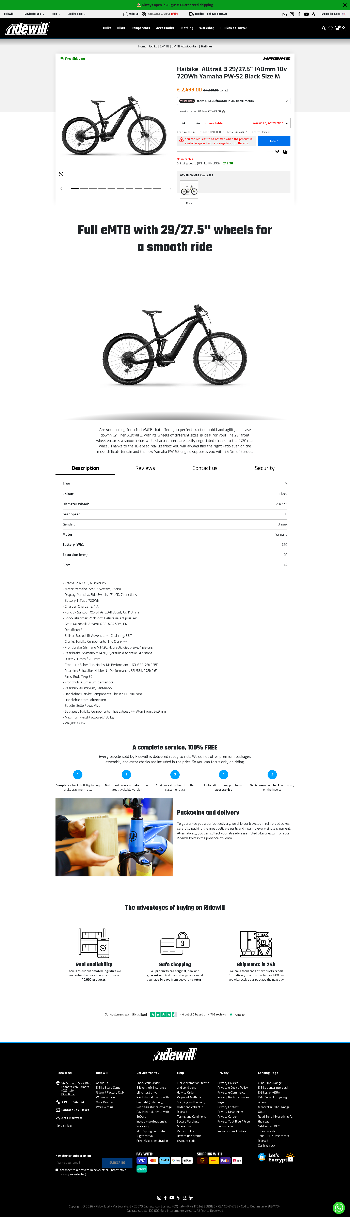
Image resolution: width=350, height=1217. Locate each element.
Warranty (143, 1126)
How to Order (186, 1093)
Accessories (165, 28)
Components (141, 28)
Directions (68, 1094)
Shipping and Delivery (191, 1102)
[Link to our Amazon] (184, 1197)
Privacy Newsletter (230, 1112)
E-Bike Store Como (108, 1088)
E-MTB (164, 46)
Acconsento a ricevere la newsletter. (93, 1172)
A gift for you (145, 1136)
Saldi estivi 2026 (269, 1126)
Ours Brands (104, 1102)
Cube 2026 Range (270, 1083)
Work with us (104, 1107)
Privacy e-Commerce (231, 1093)
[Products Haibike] (276, 58)
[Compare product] (286, 151)
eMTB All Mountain (185, 46)
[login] (343, 28)
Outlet (262, 1112)
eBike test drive (147, 1093)
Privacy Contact (228, 1107)
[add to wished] (277, 151)
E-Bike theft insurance (151, 1088)
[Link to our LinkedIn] (190, 1197)
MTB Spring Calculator (151, 1131)
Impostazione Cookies (232, 1131)
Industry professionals (152, 1122)
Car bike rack (266, 1146)
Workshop (206, 28)
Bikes (121, 28)
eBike (107, 28)
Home (142, 46)
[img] (223, 111)
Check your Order (148, 1083)
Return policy (186, 1131)
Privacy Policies (228, 1083)
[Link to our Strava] (178, 1197)
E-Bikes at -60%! (234, 28)
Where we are (105, 1097)
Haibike (206, 46)
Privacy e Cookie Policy (233, 1088)
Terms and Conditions (191, 1117)
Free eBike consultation (152, 1141)
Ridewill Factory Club (110, 1093)
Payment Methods (189, 1097)
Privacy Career (227, 1117)
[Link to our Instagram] (159, 1197)
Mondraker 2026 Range (274, 1107)
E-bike (153, 46)
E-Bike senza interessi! (273, 1088)
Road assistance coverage (154, 1107)
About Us (102, 1083)
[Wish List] (330, 28)
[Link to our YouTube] (171, 1197)
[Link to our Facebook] (165, 1197)
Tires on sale (266, 1131)
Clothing (187, 28)
